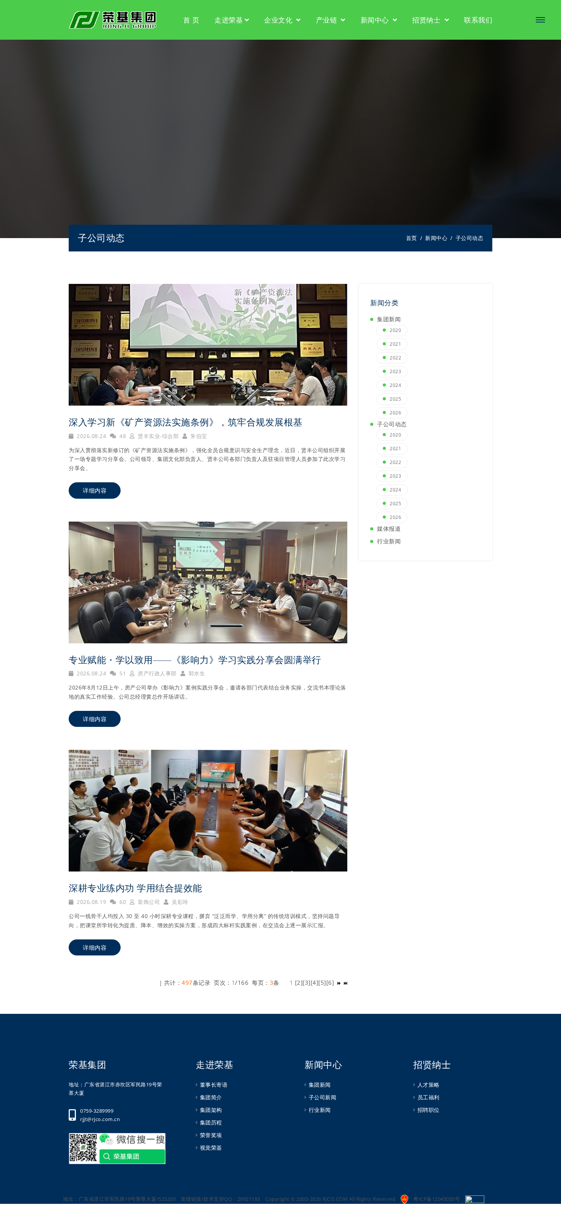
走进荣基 (228, 19)
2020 (395, 330)
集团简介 (211, 1097)
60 (122, 901)
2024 (395, 385)
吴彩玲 (179, 901)
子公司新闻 (322, 1097)
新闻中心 (376, 19)
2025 (395, 399)
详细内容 (94, 490)
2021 (395, 344)
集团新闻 (389, 319)
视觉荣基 (211, 1147)
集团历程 (211, 1122)
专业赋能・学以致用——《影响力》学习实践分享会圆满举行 (195, 659)
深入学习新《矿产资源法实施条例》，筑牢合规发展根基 (186, 422)
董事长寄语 (213, 1084)
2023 (395, 371)
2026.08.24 (90, 436)
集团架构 (211, 1109)
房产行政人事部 (156, 673)
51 (122, 673)
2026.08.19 (90, 901)
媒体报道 (389, 528)
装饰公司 (148, 901)
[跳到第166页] (345, 982)
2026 (395, 412)
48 (122, 436)
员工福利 (429, 1097)
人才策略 (429, 1084)
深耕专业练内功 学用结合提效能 (135, 888)
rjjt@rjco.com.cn (100, 1119)
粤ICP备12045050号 (436, 1198)
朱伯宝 (198, 436)
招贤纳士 (427, 19)
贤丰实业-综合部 (157, 436)
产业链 (327, 19)
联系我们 (478, 19)
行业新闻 (389, 541)
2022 (395, 357)
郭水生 (196, 673)
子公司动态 (101, 237)
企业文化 (279, 19)
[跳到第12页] (338, 982)
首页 (411, 238)
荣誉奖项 (211, 1135)
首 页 (191, 19)
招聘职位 (429, 1109)
